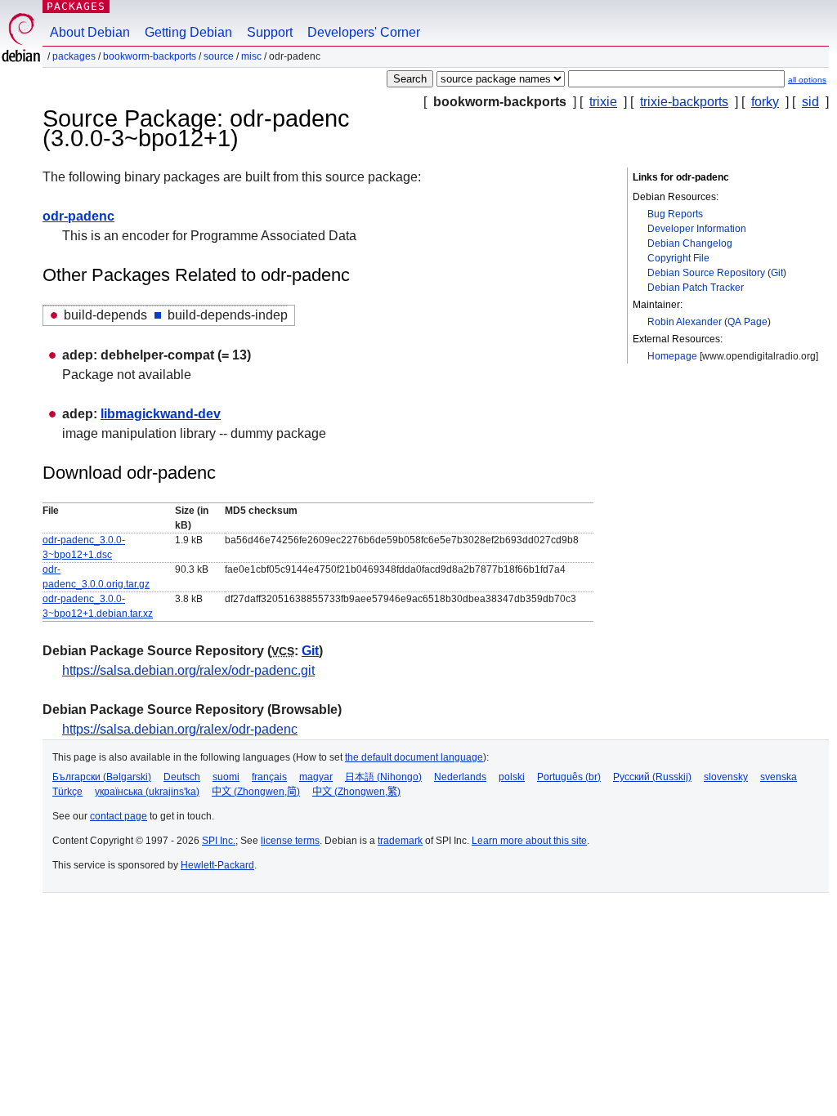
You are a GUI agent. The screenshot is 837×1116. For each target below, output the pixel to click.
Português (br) (569, 777)
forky (765, 102)
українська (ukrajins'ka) (147, 791)
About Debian (90, 32)
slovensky (726, 777)
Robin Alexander (684, 322)
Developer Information (696, 228)
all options (807, 79)
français (269, 777)
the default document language (414, 757)
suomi (226, 777)
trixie (603, 102)
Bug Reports (675, 214)
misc (251, 56)
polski (512, 777)
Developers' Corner (363, 32)
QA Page (747, 322)
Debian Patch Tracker (695, 287)
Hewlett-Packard (217, 865)
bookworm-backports (149, 56)
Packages (76, 6)
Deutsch (181, 777)
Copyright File (678, 258)
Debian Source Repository (706, 273)
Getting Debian (188, 32)
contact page (118, 816)
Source (219, 56)
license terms (290, 840)
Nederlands (460, 777)
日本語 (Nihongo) (383, 777)
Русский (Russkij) (652, 777)
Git (777, 273)
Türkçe (67, 791)
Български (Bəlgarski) (101, 777)
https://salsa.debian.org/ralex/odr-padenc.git (188, 670)
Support (270, 32)
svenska (778, 777)
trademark (400, 840)
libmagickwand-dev (161, 414)
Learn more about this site (529, 840)
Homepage (672, 356)
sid (810, 102)
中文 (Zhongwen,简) (256, 791)
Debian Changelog (689, 243)
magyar (316, 777)
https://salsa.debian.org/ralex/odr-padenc (180, 729)
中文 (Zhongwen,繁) (356, 791)
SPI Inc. (218, 840)
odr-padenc (78, 216)
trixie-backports (684, 102)
